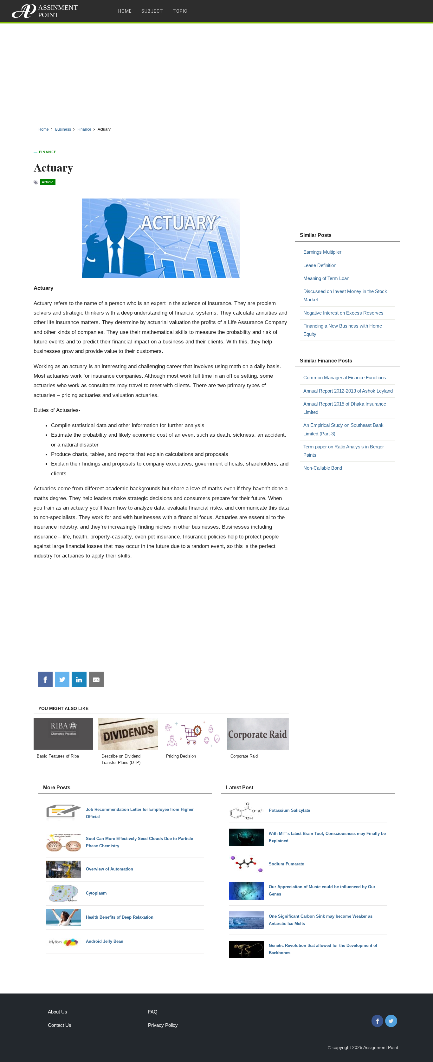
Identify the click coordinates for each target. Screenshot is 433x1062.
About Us (57, 1011)
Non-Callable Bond (322, 468)
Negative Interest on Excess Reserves (343, 313)
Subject (152, 11)
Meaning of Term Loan (326, 278)
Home (125, 11)
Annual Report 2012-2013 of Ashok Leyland (348, 391)
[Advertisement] (216, 72)
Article (48, 182)
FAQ (153, 1011)
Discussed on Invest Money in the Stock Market (345, 295)
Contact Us (59, 1025)
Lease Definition (319, 265)
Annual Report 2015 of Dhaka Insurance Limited (344, 408)
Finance (47, 151)
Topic (180, 11)
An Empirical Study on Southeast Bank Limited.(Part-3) (343, 429)
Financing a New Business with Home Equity (342, 330)
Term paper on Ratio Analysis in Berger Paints (343, 451)
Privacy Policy (163, 1025)
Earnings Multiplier (322, 252)
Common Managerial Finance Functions (344, 377)
